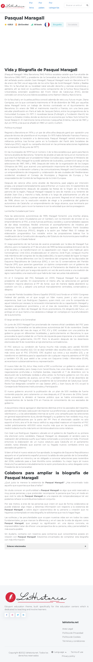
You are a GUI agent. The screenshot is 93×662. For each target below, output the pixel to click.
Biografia (57, 24)
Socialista (72, 24)
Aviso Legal (67, 629)
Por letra (31, 5)
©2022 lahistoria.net (28, 653)
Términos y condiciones (73, 641)
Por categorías (54, 5)
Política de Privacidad (72, 633)
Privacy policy (68, 656)
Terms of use (77, 652)
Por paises (41, 5)
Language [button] (59, 652)
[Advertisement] (48, 47)
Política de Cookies (71, 637)
